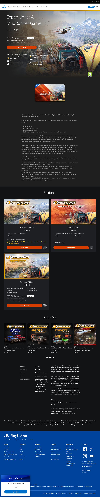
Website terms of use (61, 493)
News (38, 6)
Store (9, 6)
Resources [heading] (69, 444)
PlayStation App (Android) (89, 463)
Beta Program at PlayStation (86, 471)
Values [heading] (37, 444)
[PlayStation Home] (4, 6)
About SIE (6, 447)
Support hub (54, 447)
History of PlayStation (10, 459)
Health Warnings (55, 401)
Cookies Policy (78, 493)
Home (5, 440)
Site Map (71, 493)
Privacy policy (50, 493)
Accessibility (38, 449)
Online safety (38, 452)
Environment (38, 447)
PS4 (21, 449)
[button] (50, 92)
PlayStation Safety (55, 449)
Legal (44, 493)
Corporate (6, 457)
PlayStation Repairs (56, 454)
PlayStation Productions (10, 454)
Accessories (32, 6)
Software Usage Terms (90, 493)
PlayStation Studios (9, 452)
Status (52, 452)
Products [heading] (23, 444)
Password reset (55, 457)
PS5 (14, 6)
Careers (6, 449)
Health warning (70, 456)
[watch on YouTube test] (60, 99)
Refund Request (55, 459)
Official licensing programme (70, 464)
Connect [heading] (84, 444)
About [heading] (6, 444)
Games (19, 6)
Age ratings (69, 454)
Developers (69, 458)
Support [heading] (53, 444)
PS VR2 (21, 452)
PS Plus (25, 6)
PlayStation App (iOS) (87, 461)
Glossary (68, 461)
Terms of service (70, 447)
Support (45, 6)
